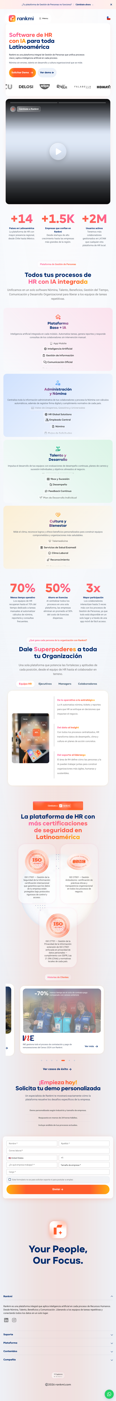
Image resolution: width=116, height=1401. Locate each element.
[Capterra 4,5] (58, 1375)
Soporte (8, 1334)
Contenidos (10, 1351)
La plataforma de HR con (58, 827)
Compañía (9, 1360)
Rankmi (7, 1296)
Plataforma (10, 1343)
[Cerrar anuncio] (111, 4)
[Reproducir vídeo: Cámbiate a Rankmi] (58, 151)
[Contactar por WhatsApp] (109, 1394)
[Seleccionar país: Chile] (108, 18)
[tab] (34, 102)
